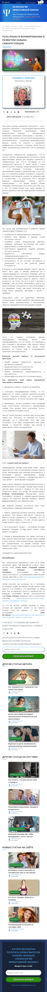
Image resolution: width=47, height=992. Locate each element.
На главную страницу (9, 26)
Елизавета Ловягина (23, 77)
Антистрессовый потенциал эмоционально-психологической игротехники (22, 716)
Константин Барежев (17, 811)
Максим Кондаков (16, 838)
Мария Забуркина (16, 874)
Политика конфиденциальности (23, 985)
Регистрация (30, 2)
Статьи (20, 26)
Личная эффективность (32, 26)
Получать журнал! (23, 656)
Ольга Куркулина (16, 902)
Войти (18, 2)
